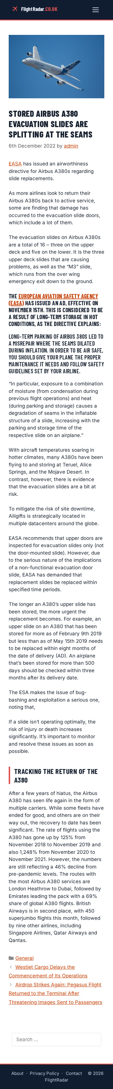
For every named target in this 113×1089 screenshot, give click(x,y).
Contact (74, 1073)
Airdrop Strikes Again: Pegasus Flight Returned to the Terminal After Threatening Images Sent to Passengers (55, 993)
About (17, 1073)
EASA (15, 164)
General (24, 958)
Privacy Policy (44, 1073)
